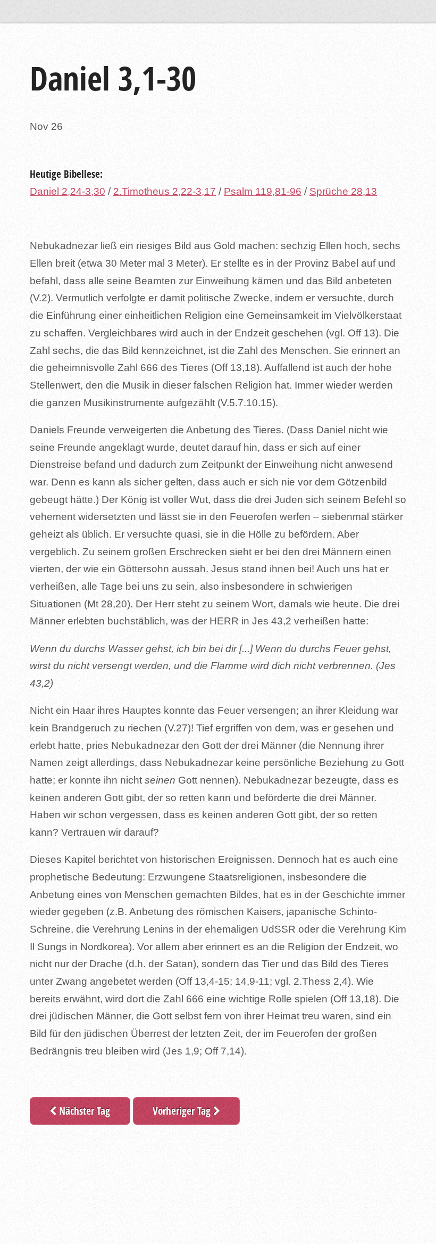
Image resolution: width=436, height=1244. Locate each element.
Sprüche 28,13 (343, 191)
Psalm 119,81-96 (262, 191)
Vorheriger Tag (183, 1110)
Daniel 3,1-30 (113, 78)
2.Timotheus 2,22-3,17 (164, 191)
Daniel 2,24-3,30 (67, 191)
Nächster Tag (83, 1110)
